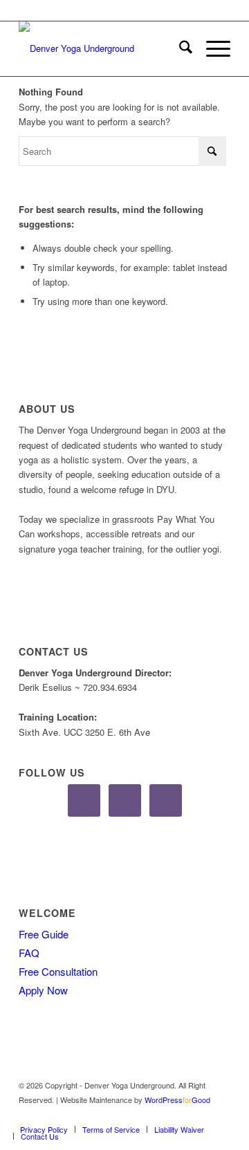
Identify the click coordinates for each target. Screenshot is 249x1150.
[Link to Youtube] (220, 1114)
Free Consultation (58, 971)
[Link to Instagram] (199, 1114)
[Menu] (211, 48)
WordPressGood (177, 1099)
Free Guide (43, 934)
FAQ (29, 952)
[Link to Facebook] (178, 1114)
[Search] (178, 48)
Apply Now (43, 990)
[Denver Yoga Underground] (103, 48)
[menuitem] (178, 48)
